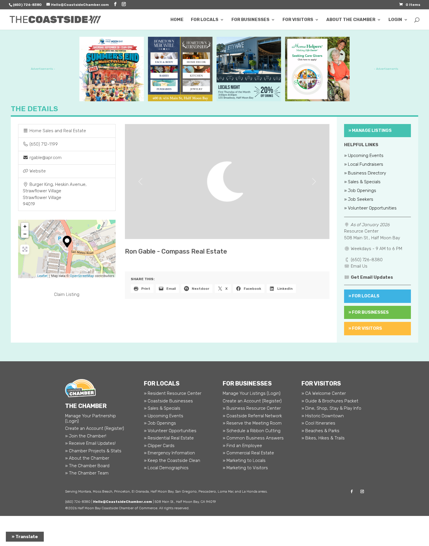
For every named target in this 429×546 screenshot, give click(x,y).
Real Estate (74, 130)
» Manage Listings (370, 130)
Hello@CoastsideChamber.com (122, 502)
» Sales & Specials (362, 182)
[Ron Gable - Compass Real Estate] (67, 241)
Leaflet (42, 275)
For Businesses (250, 20)
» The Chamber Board (87, 465)
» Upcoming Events (363, 155)
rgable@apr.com (45, 157)
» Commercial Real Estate (248, 453)
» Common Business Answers (253, 438)
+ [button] (25, 226)
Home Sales (41, 130)
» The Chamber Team (87, 473)
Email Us (359, 266)
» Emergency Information (169, 453)
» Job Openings (360, 191)
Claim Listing (66, 294)
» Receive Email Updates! (90, 443)
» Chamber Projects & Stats (93, 450)
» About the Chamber (87, 458)
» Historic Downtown (322, 415)
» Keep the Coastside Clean (172, 460)
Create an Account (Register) (94, 428)
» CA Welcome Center (323, 393)
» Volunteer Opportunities (370, 208)
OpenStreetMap (82, 275)
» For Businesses (368, 312)
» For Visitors (365, 328)
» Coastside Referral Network (252, 415)
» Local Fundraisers (363, 164)
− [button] (25, 234)
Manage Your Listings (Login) (251, 393)
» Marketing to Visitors (245, 467)
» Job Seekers (358, 199)
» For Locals (363, 296)
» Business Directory (365, 173)
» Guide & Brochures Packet (329, 401)
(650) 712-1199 (43, 144)
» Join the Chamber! (85, 436)
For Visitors (297, 20)
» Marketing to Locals (244, 460)
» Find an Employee (242, 445)
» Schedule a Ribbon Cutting (251, 430)
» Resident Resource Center (172, 393)
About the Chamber (350, 20)
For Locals (204, 20)
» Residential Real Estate (169, 438)
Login (395, 20)
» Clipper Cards (159, 445)
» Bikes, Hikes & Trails (323, 438)
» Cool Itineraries (318, 423)
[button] (140, 181)
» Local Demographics (166, 467)
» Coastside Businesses (168, 401)
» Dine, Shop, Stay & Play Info (331, 408)
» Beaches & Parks (320, 430)
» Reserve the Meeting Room (252, 423)
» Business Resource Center (252, 408)
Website (37, 171)
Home (177, 20)
